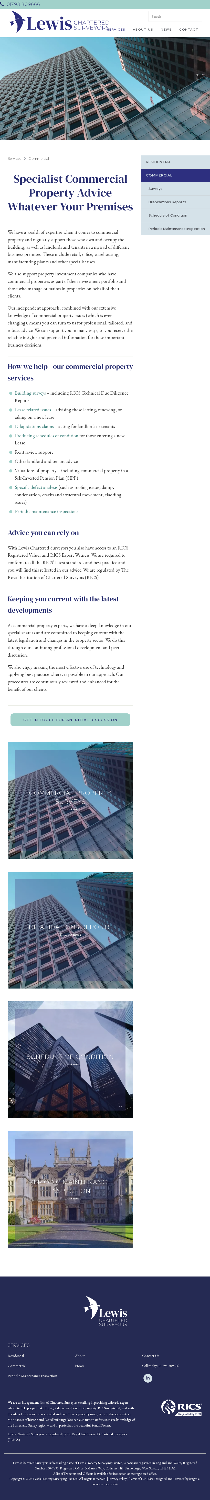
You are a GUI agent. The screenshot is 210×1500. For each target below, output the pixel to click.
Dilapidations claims (34, 426)
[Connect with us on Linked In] (147, 1378)
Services (116, 29)
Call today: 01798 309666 (160, 1365)
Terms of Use (137, 1479)
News (166, 29)
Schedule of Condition (168, 215)
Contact (188, 29)
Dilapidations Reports (167, 202)
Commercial (39, 158)
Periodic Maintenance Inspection (177, 228)
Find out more (70, 808)
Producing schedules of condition (46, 436)
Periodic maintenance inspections (46, 511)
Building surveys (30, 393)
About (80, 1355)
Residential (158, 162)
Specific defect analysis (36, 487)
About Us (143, 29)
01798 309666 (23, 4)
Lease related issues (33, 410)
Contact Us (150, 1355)
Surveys (156, 188)
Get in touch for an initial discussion (70, 720)
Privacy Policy (118, 1479)
